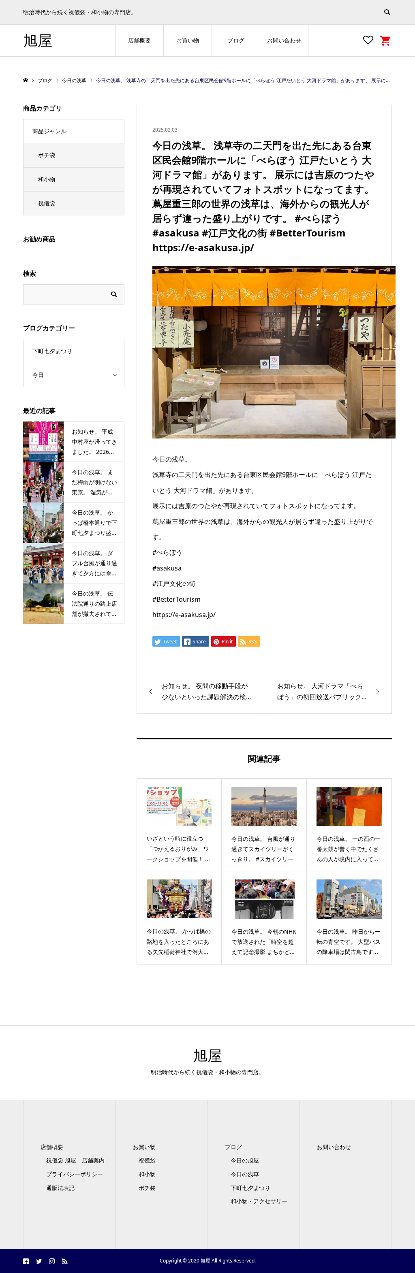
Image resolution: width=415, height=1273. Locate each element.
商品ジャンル (49, 131)
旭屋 (37, 40)
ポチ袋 (46, 155)
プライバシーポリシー (74, 1174)
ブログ (235, 40)
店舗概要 (139, 40)
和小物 (46, 179)
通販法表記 (60, 1188)
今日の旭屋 (245, 1160)
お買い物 (187, 40)
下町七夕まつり (52, 351)
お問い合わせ (284, 40)
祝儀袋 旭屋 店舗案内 (78, 1160)
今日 (38, 375)
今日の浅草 (245, 1174)
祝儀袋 (46, 203)
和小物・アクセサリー (259, 1201)
